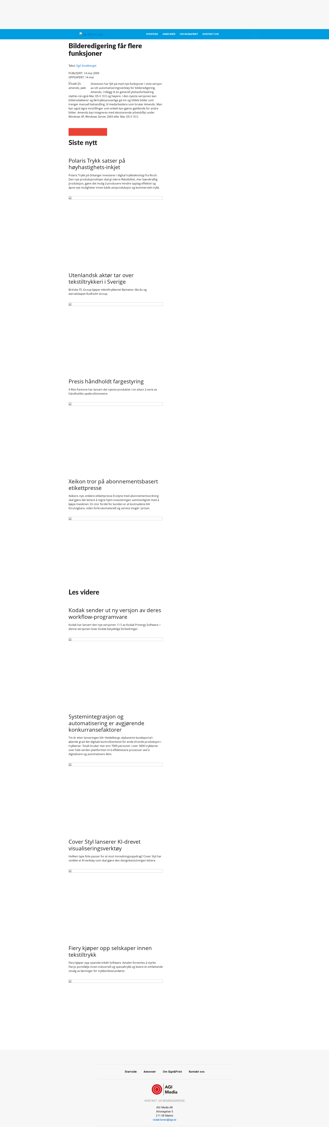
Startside (152, 34)
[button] (72, 132)
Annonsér (169, 34)
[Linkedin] (168, 1056)
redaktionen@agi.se (164, 1119)
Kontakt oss (211, 34)
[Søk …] (254, 34)
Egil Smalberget (86, 66)
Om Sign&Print (189, 34)
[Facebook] (160, 1056)
